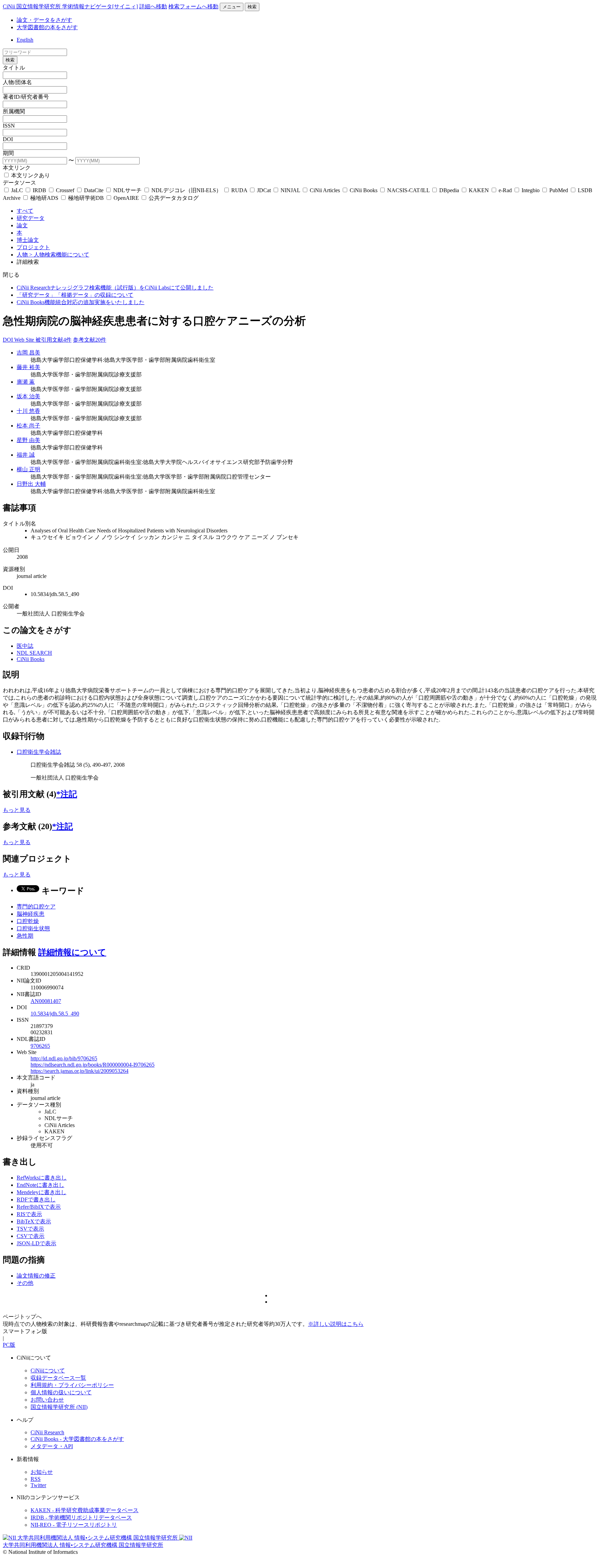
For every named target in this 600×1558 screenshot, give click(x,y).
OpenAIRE (126, 198)
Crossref (65, 190)
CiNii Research (47, 1432)
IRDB (39, 190)
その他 (25, 1283)
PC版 (9, 1345)
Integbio (530, 190)
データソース (19, 183)
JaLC (17, 190)
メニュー (232, 6)
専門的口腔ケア (36, 906)
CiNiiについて (48, 1370)
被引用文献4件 (53, 340)
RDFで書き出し (36, 1199)
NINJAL (290, 190)
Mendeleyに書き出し (41, 1192)
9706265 (40, 1046)
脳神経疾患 (30, 914)
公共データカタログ (173, 198)
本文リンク (17, 168)
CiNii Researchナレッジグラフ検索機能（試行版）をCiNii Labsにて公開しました (115, 288)
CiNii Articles (324, 190)
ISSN (9, 126)
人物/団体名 (17, 82)
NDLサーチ (127, 190)
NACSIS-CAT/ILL (408, 190)
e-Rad (505, 190)
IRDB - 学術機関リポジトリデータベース (81, 1517)
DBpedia (449, 190)
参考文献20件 (89, 340)
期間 (8, 153)
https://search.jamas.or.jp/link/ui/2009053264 (79, 1071)
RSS (36, 1479)
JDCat (264, 190)
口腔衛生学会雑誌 (39, 752)
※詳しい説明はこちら (336, 1324)
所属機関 (14, 111)
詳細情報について (72, 952)
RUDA (239, 190)
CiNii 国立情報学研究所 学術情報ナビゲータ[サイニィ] (70, 6)
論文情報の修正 (36, 1276)
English (25, 40)
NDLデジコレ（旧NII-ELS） (186, 190)
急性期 (25, 936)
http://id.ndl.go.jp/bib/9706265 (64, 1058)
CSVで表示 (30, 1236)
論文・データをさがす (44, 20)
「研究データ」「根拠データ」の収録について (75, 295)
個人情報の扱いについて (61, 1392)
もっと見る (17, 810)
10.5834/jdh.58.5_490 (55, 1014)
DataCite (94, 190)
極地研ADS (44, 198)
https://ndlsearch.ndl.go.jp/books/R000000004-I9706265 (93, 1065)
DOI (8, 139)
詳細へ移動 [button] (153, 6)
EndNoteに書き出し (40, 1185)
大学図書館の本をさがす (47, 27)
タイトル (14, 68)
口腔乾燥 (28, 921)
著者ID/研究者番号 (26, 97)
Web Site (24, 340)
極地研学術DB (86, 198)
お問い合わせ (47, 1400)
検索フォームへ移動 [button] (193, 6)
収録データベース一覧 (58, 1378)
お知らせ (42, 1472)
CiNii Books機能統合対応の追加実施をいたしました (80, 302)
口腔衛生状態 (33, 928)
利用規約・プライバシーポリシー (72, 1385)
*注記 (66, 794)
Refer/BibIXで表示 (39, 1207)
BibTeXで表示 (34, 1221)
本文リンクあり (30, 175)
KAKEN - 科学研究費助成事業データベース (85, 1510)
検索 (252, 6)
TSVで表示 (30, 1229)
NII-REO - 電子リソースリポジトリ (74, 1525)
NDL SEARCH (34, 653)
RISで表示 (29, 1214)
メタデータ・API (52, 1446)
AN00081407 (46, 1001)
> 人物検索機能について (59, 255)
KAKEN (478, 190)
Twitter (38, 1485)
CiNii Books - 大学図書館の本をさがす (77, 1439)
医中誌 (25, 646)
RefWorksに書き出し (42, 1178)
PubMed (558, 190)
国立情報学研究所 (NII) (59, 1407)
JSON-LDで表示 (36, 1243)
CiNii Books (363, 190)
